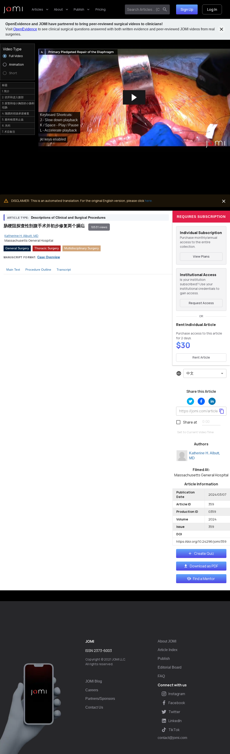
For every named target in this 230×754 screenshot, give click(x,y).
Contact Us (94, 707)
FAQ (161, 676)
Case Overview (48, 257)
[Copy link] (222, 411)
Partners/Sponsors (100, 698)
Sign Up (187, 9)
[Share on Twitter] (190, 401)
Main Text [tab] (13, 269)
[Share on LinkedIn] (212, 401)
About (58, 9)
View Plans (201, 256)
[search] (164, 9)
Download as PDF (204, 566)
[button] (134, 98)
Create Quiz (204, 553)
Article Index (167, 650)
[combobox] (143, 9)
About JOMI (167, 641)
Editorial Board (169, 667)
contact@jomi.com (172, 738)
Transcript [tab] (64, 269)
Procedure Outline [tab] (38, 269)
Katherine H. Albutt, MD (204, 455)
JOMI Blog (93, 681)
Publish (79, 9)
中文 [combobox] (190, 373)
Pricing (100, 9)
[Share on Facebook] (201, 401)
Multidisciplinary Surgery (81, 248)
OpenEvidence (25, 29)
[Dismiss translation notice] (223, 201)
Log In (212, 9)
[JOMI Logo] (13, 9)
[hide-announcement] (221, 29)
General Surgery (17, 248)
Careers (91, 690)
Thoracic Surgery (46, 248)
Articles (37, 9)
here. (149, 201)
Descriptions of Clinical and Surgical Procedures (68, 217)
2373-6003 (103, 650)
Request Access (201, 303)
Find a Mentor (204, 578)
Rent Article (201, 357)
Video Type (12, 49)
